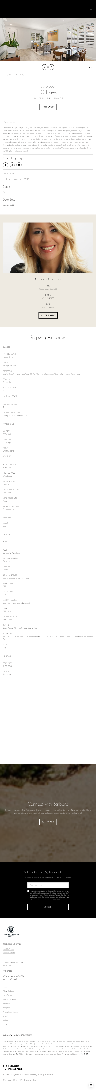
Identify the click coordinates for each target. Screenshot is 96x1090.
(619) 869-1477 (48, 298)
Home (5, 987)
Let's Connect (8, 995)
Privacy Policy (57, 899)
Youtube (5, 1020)
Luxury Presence (45, 1074)
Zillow (5, 1024)
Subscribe (48, 907)
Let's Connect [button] (48, 822)
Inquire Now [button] (48, 107)
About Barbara (8, 991)
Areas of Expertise (9, 999)
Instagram (6, 1008)
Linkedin (6, 1016)
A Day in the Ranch (10, 1012)
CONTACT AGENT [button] (48, 315)
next (51, 67)
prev (45, 67)
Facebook (6, 1003)
